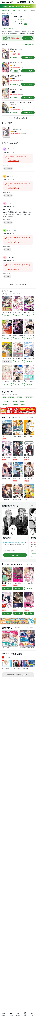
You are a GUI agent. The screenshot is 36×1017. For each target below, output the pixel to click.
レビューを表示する (13, 161)
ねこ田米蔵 (21, 19)
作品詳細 (6, 362)
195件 (25, 24)
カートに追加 (28, 57)
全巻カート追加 (27, 38)
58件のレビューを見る (17, 285)
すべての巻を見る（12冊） (17, 118)
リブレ (20, 21)
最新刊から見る (29, 45)
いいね (9, 168)
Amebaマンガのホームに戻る (18, 675)
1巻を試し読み (7, 28)
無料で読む (15, 555)
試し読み (15, 57)
